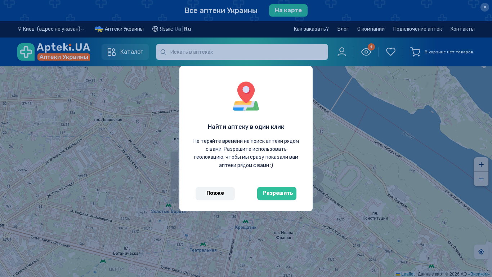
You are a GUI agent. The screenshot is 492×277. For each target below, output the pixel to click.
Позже (215, 193)
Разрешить (278, 193)
